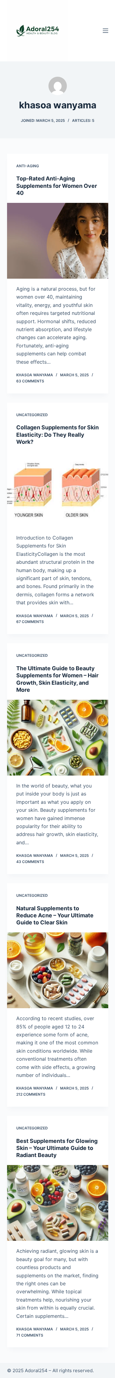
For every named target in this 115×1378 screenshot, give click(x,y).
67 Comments (30, 621)
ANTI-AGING (27, 166)
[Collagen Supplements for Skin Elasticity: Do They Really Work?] (57, 490)
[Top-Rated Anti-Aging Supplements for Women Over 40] (57, 241)
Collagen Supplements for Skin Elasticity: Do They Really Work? (57, 434)
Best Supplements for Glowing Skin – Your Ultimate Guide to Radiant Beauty (57, 1148)
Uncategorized (32, 414)
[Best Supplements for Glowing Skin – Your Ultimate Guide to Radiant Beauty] (57, 1203)
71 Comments (29, 1335)
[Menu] (105, 30)
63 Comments (30, 381)
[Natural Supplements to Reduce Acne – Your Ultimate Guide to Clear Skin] (57, 970)
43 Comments (30, 861)
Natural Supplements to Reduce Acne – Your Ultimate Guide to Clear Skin (55, 915)
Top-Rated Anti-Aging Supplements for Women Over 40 (56, 185)
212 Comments (30, 1094)
